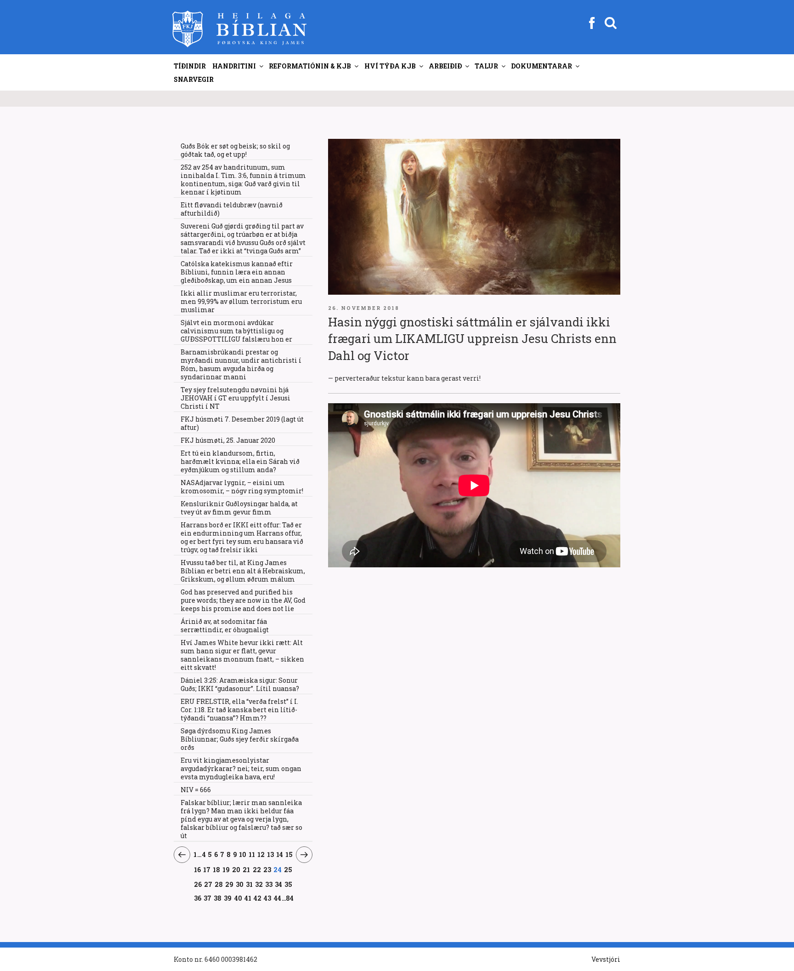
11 (252, 854)
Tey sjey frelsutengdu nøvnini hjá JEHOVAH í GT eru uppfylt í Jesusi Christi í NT (235, 398)
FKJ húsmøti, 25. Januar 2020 (228, 440)
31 (249, 884)
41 (248, 897)
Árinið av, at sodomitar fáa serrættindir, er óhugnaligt (225, 625)
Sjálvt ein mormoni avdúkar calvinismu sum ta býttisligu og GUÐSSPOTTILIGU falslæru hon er (236, 330)
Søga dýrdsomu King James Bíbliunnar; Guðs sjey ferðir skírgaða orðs (240, 739)
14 (280, 854)
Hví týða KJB (390, 66)
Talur (486, 66)
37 (207, 897)
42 (257, 897)
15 (289, 854)
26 (197, 884)
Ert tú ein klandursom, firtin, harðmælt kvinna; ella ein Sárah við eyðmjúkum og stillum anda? (240, 461)
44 (277, 897)
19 (226, 869)
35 (288, 884)
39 (228, 897)
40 (238, 897)
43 (267, 897)
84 (290, 898)
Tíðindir (190, 66)
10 (242, 854)
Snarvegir (194, 79)
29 (229, 884)
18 (216, 869)
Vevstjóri (605, 959)
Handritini (234, 66)
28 (219, 884)
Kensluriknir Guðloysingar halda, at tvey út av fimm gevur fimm (239, 507)
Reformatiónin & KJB (310, 66)
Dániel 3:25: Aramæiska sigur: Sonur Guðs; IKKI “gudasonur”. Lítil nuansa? (240, 684)
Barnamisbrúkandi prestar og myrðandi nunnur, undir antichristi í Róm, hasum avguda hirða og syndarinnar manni (241, 364)
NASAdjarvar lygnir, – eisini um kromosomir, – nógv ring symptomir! (242, 486)
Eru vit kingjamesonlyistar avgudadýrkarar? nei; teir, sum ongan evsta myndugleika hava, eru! (241, 768)
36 (197, 897)
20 (236, 869)
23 (267, 869)
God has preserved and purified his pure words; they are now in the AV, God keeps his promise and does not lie (243, 600)
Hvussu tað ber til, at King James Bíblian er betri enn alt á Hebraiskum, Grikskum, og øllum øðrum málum (243, 570)
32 (259, 884)
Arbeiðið (445, 66)
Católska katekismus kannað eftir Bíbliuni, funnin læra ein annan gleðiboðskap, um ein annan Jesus (237, 272)
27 (208, 884)
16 (197, 869)
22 (256, 869)
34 (278, 884)
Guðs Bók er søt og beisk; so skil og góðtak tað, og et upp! (235, 150)
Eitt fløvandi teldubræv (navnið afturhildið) (232, 208)
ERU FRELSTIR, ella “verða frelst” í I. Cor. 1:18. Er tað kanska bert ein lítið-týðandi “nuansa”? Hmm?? (239, 709)
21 (246, 869)
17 (207, 869)
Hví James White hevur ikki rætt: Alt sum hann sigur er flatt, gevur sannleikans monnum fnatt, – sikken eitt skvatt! (242, 655)
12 (261, 854)
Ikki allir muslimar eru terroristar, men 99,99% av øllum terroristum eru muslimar (241, 301)
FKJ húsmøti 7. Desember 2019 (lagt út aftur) (242, 423)
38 (217, 897)
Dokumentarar (541, 66)
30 (239, 884)
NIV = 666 (196, 789)
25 (288, 869)
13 (271, 854)
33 (269, 884)
